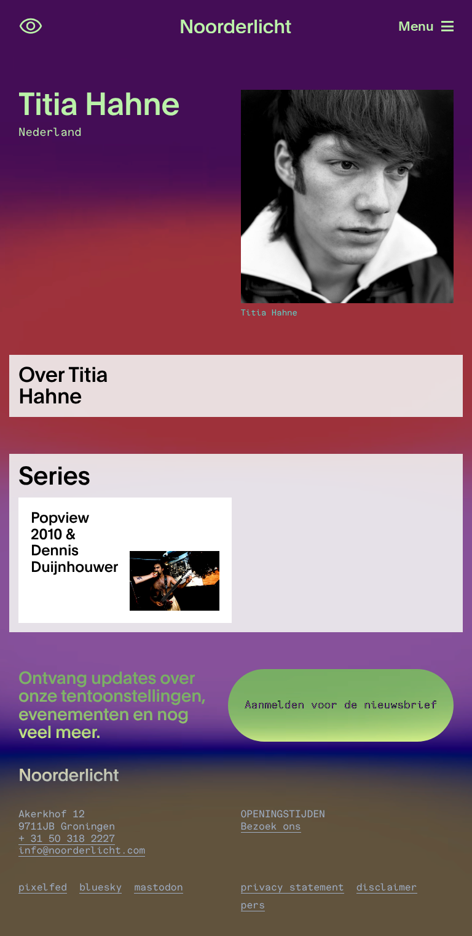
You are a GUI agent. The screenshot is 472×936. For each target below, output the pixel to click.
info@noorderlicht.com (81, 850)
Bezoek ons (271, 826)
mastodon (158, 887)
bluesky (100, 887)
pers (253, 905)
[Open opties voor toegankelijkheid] (30, 26)
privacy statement (292, 887)
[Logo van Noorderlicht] (236, 27)
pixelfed (42, 887)
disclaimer (386, 887)
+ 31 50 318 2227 (66, 839)
